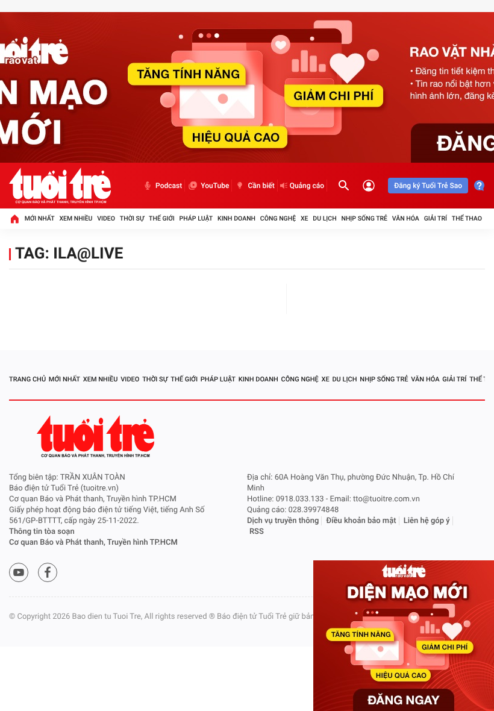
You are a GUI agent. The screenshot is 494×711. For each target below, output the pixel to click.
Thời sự (132, 218)
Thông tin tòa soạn (42, 531)
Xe (304, 218)
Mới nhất (40, 218)
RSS (256, 531)
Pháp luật (196, 218)
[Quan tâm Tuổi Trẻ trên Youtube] (18, 572)
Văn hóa (405, 218)
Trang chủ (27, 379)
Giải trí (435, 218)
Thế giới (162, 218)
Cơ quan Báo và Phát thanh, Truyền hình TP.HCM (93, 542)
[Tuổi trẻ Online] (97, 436)
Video (106, 218)
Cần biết (261, 185)
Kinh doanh (236, 218)
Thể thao (467, 218)
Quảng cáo (307, 185)
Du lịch (324, 218)
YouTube (215, 185)
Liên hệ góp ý (427, 520)
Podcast (168, 185)
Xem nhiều (75, 218)
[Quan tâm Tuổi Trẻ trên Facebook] (47, 572)
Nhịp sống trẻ (364, 218)
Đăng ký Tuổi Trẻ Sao (428, 185)
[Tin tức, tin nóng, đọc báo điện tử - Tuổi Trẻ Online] (60, 186)
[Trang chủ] (14, 218)
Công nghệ (278, 218)
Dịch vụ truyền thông (283, 520)
